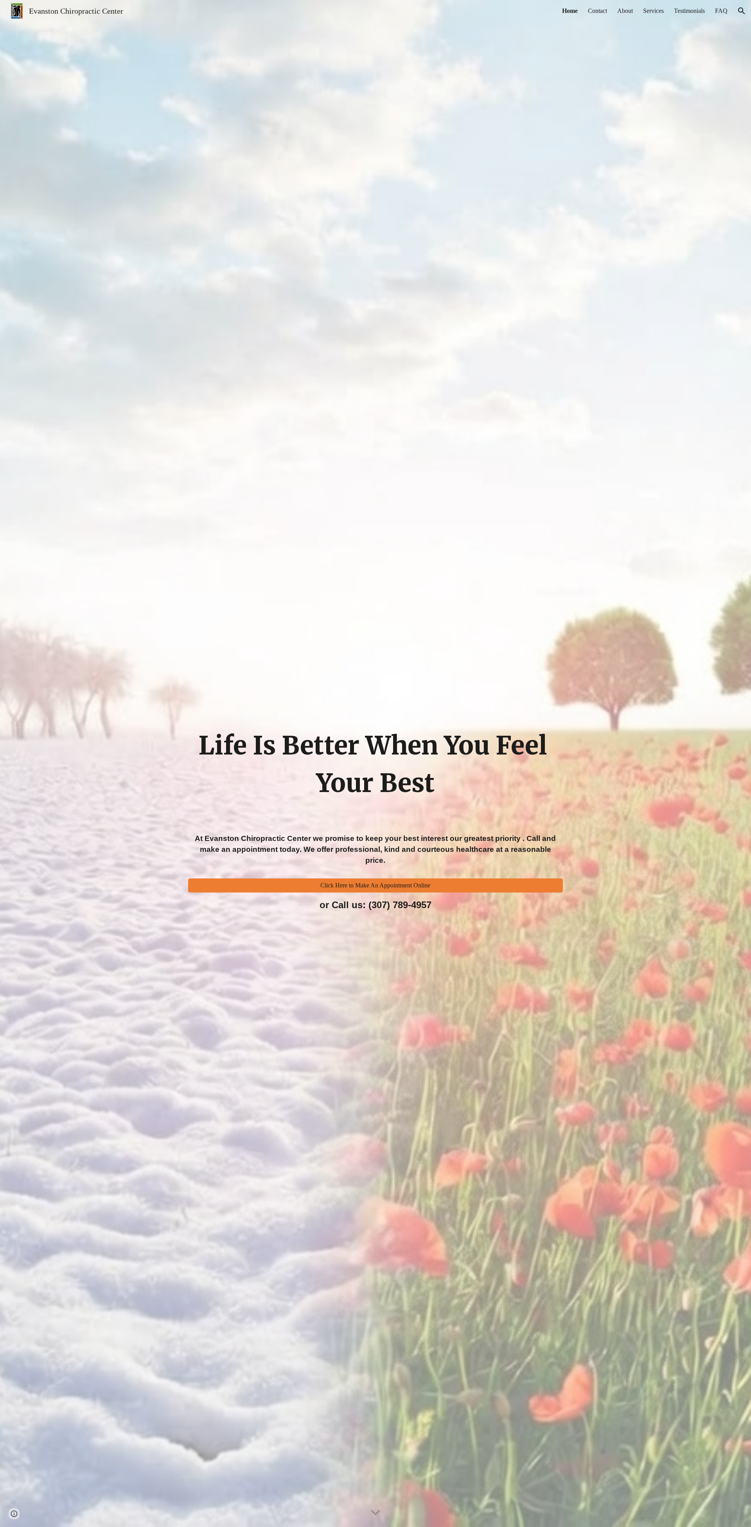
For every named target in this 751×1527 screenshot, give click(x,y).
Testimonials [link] (689, 10)
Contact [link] (597, 10)
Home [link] (570, 10)
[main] (375, 718)
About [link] (625, 10)
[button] (741, 11)
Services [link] (653, 10)
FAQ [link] (721, 10)
